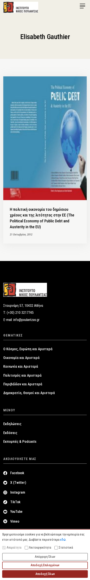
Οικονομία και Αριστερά (21, 358)
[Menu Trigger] (82, 6)
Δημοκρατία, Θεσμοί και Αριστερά (29, 393)
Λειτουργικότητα (40, 547)
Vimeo (14, 521)
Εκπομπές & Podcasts (19, 441)
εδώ (63, 540)
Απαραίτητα (14, 547)
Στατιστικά (66, 547)
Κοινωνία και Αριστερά (20, 366)
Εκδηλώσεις (12, 424)
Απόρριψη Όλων (45, 556)
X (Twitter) (18, 482)
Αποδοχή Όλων (45, 574)
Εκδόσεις (10, 433)
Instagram (17, 492)
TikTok (15, 502)
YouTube (16, 512)
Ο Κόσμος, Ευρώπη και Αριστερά (27, 349)
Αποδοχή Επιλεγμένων (45, 565)
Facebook (17, 473)
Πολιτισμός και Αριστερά (22, 375)
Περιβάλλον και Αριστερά (22, 384)
